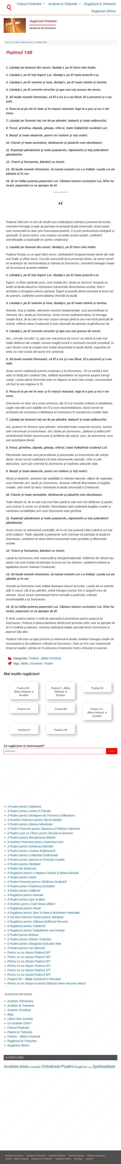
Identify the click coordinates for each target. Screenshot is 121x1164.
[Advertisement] (60, 779)
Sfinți (89, 1067)
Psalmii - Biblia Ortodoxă (23, 42)
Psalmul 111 (23, 709)
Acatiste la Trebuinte (62, 4)
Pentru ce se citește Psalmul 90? (28, 974)
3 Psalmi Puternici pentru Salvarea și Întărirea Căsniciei (43, 828)
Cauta (112, 751)
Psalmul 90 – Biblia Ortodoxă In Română (34, 979)
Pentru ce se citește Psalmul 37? (28, 970)
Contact (89, 1159)
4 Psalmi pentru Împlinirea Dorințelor (31, 886)
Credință (35, 1066)
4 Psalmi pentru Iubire (21, 877)
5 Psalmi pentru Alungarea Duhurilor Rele (34, 943)
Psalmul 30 (97, 688)
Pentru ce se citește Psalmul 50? (28, 952)
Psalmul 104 (60, 730)
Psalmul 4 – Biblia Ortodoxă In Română (60, 691)
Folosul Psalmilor (29, 4)
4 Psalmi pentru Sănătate (24, 864)
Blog (10, 1014)
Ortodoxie (36, 663)
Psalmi (48, 663)
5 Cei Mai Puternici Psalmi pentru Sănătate (35, 917)
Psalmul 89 (60, 709)
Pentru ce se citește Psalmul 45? (28, 957)
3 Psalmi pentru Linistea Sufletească (31, 850)
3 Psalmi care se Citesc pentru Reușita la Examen (40, 833)
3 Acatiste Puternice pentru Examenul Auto (35, 842)
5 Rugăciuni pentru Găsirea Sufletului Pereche (37, 921)
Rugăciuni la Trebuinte (100, 4)
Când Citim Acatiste (20, 1018)
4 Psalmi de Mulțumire (22, 868)
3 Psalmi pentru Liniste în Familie (29, 811)
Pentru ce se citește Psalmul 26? (29, 961)
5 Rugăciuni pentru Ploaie (24, 908)
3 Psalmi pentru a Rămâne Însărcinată (32, 855)
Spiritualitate (103, 1066)
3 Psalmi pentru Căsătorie (24, 806)
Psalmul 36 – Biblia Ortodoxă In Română (23, 691)
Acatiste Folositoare (20, 1001)
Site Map (78, 1159)
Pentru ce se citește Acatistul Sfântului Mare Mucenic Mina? (46, 983)
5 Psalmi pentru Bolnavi (22, 934)
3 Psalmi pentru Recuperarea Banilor (31, 837)
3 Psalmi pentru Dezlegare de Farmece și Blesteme (41, 815)
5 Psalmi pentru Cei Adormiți (26, 948)
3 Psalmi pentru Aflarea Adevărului (29, 824)
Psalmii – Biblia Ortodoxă (23, 1036)
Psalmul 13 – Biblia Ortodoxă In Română (97, 712)
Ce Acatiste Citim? (19, 1023)
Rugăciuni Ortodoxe (43, 21)
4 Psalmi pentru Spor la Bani (26, 899)
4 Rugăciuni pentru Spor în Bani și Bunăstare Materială (43, 912)
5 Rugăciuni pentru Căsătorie (26, 926)
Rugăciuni (80, 1066)
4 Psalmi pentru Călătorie (23, 890)
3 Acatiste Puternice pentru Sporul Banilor (34, 819)
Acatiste (11, 1066)
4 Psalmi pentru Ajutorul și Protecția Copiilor (36, 859)
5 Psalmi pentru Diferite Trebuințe (29, 939)
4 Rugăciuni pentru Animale (25, 895)
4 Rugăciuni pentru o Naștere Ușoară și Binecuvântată (43, 873)
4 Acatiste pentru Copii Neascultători (31, 903)
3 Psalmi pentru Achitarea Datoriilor (30, 846)
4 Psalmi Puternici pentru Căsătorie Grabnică (36, 881)
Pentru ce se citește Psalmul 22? (28, 965)
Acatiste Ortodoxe (19, 1010)
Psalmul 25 (24, 730)
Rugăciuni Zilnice (103, 11)
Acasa (7, 42)
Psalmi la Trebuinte (19, 1032)
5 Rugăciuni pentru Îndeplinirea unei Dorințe (36, 930)
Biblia (24, 663)
